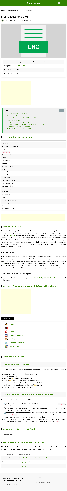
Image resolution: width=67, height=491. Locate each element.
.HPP (56, 278)
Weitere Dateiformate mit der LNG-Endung (21, 129)
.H (35, 278)
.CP (44, 278)
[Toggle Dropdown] (21, 434)
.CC (48, 278)
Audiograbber (15, 339)
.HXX (60, 278)
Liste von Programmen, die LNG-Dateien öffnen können (25, 118)
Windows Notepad (17, 342)
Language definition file (28, 462)
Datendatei (21, 66)
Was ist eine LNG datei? (14, 116)
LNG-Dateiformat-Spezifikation (17, 113)
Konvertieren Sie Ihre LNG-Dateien (18, 126)
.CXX (51, 278)
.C (37, 278)
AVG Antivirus (15, 346)
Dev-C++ (12, 235)
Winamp (13, 324)
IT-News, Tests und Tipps (42, 483)
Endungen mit (13, 10)
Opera (12, 331)
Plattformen (38, 480)
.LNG (3, 263)
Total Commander (17, 335)
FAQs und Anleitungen (14, 120)
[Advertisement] (16, 93)
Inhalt (6, 111)
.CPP (40, 278)
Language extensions (27, 466)
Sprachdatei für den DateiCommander (33, 458)
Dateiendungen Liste (41, 477)
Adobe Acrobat (16, 328)
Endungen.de (33, 3)
